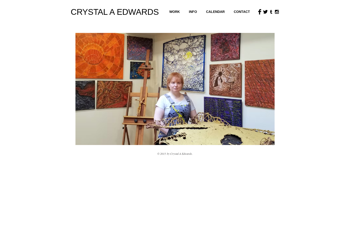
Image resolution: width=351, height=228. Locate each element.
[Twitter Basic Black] (265, 12)
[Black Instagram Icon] (277, 12)
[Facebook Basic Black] (259, 12)
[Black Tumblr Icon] (271, 12)
